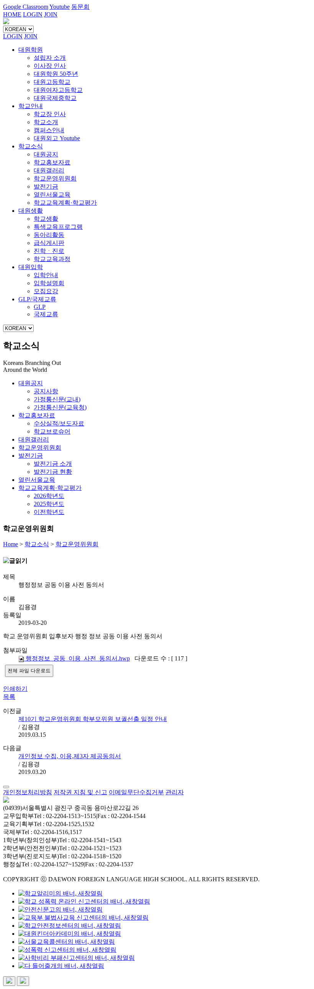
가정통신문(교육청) (60, 407)
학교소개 (46, 122)
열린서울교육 (52, 194)
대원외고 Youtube (57, 138)
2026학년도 (49, 496)
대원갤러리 (49, 170)
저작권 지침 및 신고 (80, 792)
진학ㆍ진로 (49, 251)
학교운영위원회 (55, 178)
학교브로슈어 (52, 431)
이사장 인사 (50, 65)
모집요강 (46, 291)
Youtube (59, 6)
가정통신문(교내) (57, 399)
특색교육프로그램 (58, 226)
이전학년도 (49, 512)
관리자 (174, 792)
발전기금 (46, 186)
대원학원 (30, 49)
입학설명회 (49, 283)
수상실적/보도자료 (59, 423)
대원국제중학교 (55, 98)
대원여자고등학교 (58, 90)
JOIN (50, 14)
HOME (12, 14)
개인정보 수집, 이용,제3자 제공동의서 (69, 756)
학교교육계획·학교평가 (65, 202)
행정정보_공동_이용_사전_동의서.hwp (77, 658)
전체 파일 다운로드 (29, 671)
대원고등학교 (52, 82)
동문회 (80, 6)
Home (10, 544)
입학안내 (46, 275)
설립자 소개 (50, 57)
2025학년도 (49, 504)
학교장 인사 (50, 114)
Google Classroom (25, 6)
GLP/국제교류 (37, 299)
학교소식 (30, 146)
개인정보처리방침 (27, 792)
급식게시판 (49, 243)
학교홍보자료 (52, 162)
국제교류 (46, 314)
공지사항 (46, 391)
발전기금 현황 (53, 471)
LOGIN (33, 14)
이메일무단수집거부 (136, 792)
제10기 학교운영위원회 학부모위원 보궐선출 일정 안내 (92, 719)
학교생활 (46, 218)
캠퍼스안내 (49, 130)
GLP (40, 307)
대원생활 (30, 210)
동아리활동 (49, 235)
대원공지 (46, 154)
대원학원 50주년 (56, 74)
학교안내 (30, 106)
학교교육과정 (52, 259)
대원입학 (30, 267)
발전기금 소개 (53, 463)
